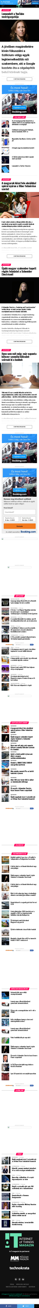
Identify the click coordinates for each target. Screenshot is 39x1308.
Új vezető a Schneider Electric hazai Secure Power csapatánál (21, 789)
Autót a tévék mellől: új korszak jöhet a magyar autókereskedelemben (21, 756)
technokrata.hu (26, 1296)
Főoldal (12, 1284)
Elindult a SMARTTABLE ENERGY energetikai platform (21, 764)
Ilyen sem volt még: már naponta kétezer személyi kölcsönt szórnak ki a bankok (22, 747)
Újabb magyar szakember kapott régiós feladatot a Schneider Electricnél (22, 739)
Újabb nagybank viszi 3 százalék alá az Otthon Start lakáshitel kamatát (23, 798)
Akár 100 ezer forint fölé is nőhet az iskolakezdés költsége (22, 781)
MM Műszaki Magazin (15, 1296)
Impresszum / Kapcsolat (22, 1284)
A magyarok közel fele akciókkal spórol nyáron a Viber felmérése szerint (22, 730)
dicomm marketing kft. (16, 1294)
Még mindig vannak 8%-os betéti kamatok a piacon (22, 772)
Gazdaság (13, 726)
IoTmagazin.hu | (6, 1294)
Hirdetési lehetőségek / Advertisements (16, 1287)
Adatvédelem (32, 1287)
